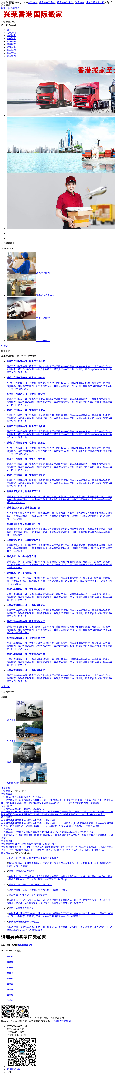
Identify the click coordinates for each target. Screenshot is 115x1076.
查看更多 (5, 346)
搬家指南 (11, 47)
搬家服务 (11, 41)
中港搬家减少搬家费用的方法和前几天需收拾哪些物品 (28, 820)
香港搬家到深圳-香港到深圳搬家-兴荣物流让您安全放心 (28, 844)
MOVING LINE (18, 791)
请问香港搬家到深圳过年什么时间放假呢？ (30, 884)
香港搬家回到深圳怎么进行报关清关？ (28, 895)
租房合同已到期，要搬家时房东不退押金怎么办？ (33, 858)
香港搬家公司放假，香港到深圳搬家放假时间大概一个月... (38, 890)
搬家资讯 (11, 38)
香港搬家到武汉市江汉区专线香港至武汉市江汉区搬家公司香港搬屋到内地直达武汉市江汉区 (47, 832)
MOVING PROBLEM (21, 853)
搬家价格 (5, 8)
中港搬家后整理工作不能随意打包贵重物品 (22, 808)
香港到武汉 (6, 829)
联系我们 (15, 8)
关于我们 (11, 32)
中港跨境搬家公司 (95, 2)
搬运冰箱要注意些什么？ (21, 908)
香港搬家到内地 (47, 2)
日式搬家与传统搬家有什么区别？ (26, 921)
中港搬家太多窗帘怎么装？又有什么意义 (22, 797)
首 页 (9, 29)
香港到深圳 (6, 805)
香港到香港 (6, 794)
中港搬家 (32, 2)
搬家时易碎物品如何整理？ (22, 871)
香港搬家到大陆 (65, 2)
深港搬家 (79, 2)
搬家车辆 (11, 53)
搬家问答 (11, 50)
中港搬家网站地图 (62, 1021)
